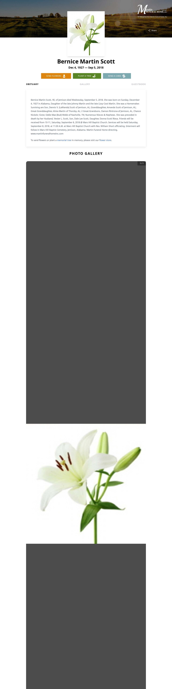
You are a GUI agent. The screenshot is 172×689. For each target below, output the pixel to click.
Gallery (85, 84)
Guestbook (139, 84)
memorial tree (64, 140)
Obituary (32, 84)
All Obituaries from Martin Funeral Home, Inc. (152, 17)
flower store (105, 140)
